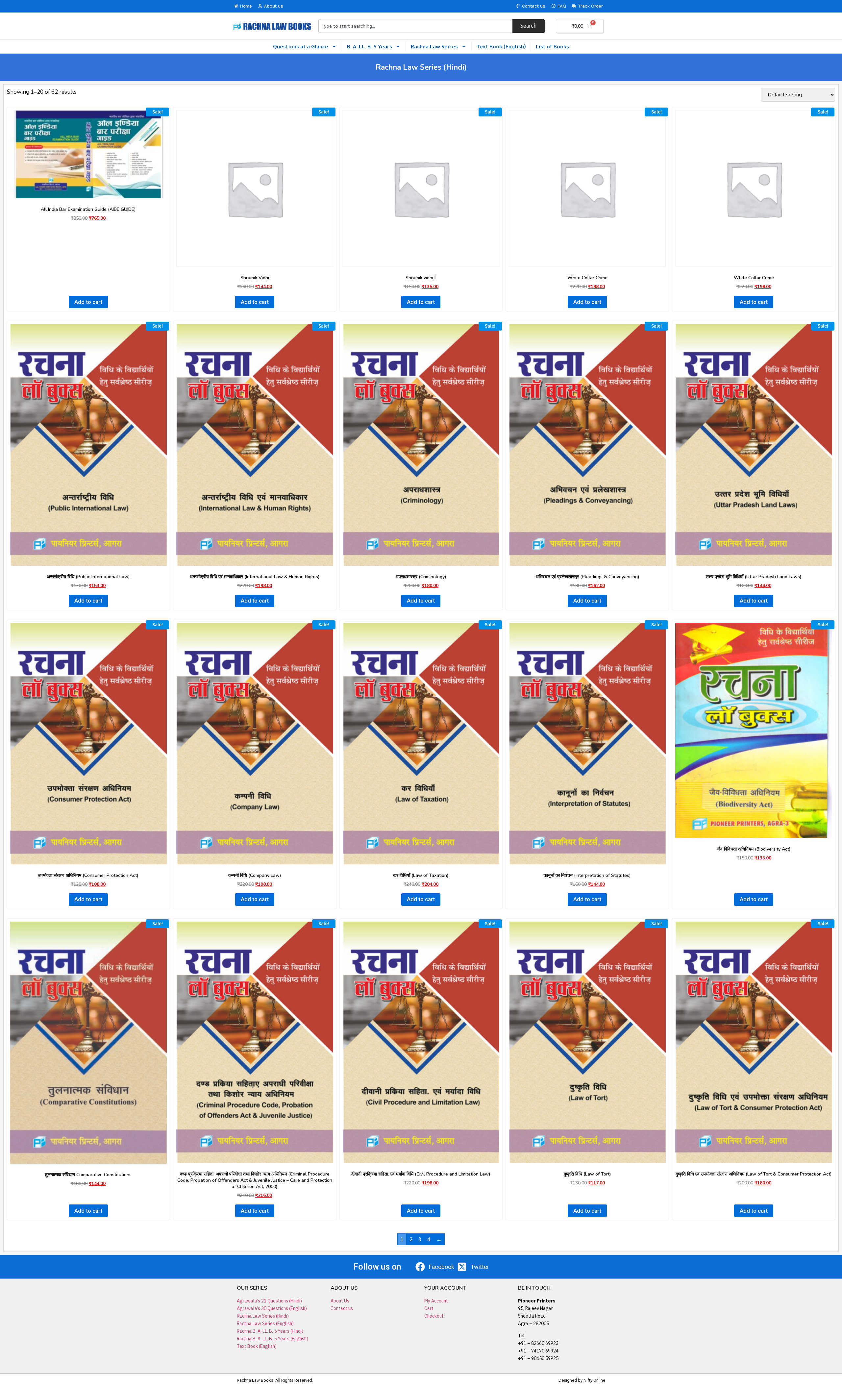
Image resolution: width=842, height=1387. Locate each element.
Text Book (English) (501, 46)
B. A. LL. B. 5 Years (369, 46)
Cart (428, 1308)
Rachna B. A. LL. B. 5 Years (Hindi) (270, 1331)
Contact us (342, 1308)
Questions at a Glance (300, 46)
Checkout (434, 1316)
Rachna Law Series (434, 46)
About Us (340, 1301)
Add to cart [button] (88, 302)
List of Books (552, 46)
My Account (436, 1301)
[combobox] (415, 26)
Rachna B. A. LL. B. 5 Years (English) (272, 1339)
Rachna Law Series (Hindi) (263, 1316)
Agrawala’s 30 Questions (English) (272, 1308)
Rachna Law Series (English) (265, 1323)
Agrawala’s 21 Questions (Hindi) (269, 1301)
